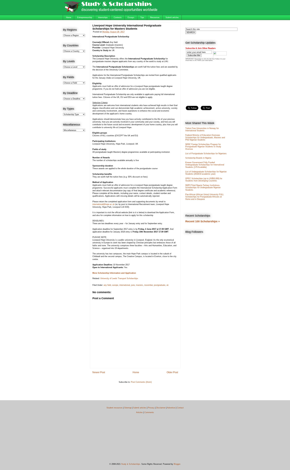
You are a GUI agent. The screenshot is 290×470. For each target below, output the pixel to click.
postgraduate (159, 285)
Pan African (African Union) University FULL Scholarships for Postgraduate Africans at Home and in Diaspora (204, 196)
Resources (155, 17)
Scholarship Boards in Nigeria (198, 158)
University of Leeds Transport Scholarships (119, 278)
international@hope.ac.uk (103, 204)
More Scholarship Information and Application (114, 273)
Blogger (177, 464)
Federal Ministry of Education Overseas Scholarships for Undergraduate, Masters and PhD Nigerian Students (205, 137)
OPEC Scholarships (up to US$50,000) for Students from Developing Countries (203, 179)
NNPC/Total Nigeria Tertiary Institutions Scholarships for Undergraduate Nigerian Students (203, 187)
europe (115, 285)
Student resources (114, 408)
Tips (142, 17)
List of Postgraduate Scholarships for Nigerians (206, 153)
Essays (131, 17)
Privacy (151, 408)
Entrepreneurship (84, 17)
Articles (139, 412)
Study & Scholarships (130, 464)
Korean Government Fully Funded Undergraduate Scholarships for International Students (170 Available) (204, 164)
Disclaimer (160, 408)
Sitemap (127, 408)
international (124, 285)
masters (139, 285)
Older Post (172, 372)
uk (167, 285)
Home (68, 17)
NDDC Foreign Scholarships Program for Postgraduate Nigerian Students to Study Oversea (203, 146)
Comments (149, 412)
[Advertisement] (75, 183)
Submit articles (172, 17)
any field (107, 285)
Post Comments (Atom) (141, 382)
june (133, 285)
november (148, 285)
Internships (103, 17)
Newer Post (98, 372)
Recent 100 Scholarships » (202, 221)
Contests (118, 17)
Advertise (171, 408)
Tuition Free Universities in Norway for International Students (202, 129)
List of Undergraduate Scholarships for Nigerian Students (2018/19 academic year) (206, 173)
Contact (180, 408)
